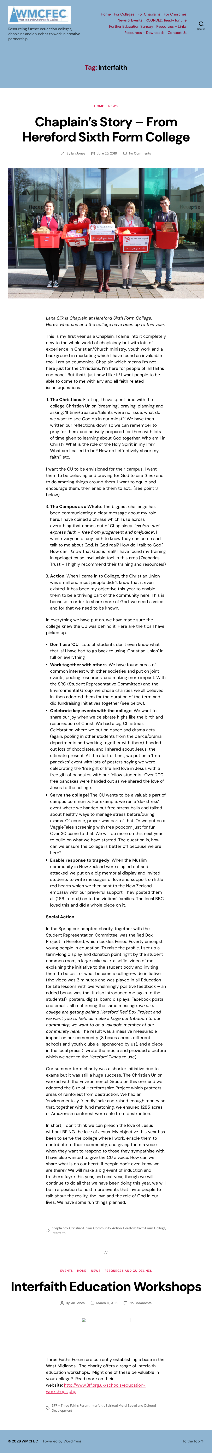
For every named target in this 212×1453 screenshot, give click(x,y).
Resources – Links (171, 26)
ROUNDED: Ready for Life (166, 20)
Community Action (107, 1228)
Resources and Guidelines (128, 1271)
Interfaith (58, 1233)
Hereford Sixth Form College (144, 1228)
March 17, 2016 (106, 1303)
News (113, 106)
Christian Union (80, 1228)
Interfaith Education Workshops (106, 1286)
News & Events (130, 20)
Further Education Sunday (131, 26)
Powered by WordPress (62, 1441)
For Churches (175, 14)
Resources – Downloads (144, 33)
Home (106, 14)
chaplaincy (60, 1228)
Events (66, 1271)
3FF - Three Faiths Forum (70, 1405)
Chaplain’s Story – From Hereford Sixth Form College (106, 129)
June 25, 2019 (107, 153)
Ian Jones (78, 153)
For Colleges (124, 14)
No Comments (140, 153)
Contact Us (177, 33)
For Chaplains (148, 14)
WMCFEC (30, 1441)
